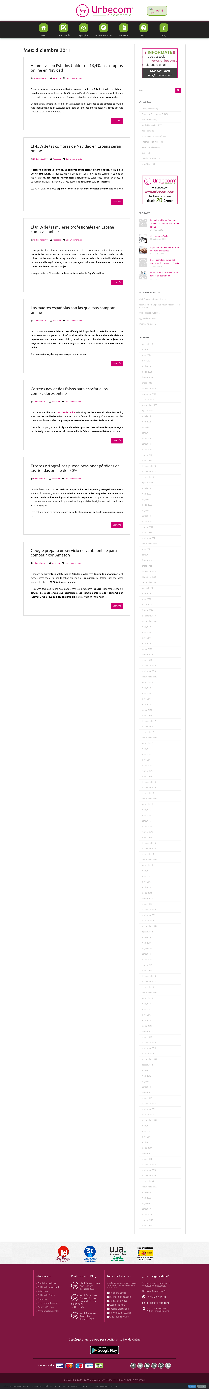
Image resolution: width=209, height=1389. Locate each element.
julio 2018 (146, 688)
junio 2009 (146, 1198)
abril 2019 (146, 643)
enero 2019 (147, 660)
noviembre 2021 (149, 538)
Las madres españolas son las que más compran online (73, 310)
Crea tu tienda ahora (48, 1303)
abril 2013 (146, 1020)
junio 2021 (146, 549)
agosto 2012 (147, 1065)
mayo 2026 (147, 361)
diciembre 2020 (149, 571)
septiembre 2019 (149, 621)
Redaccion (57, 78)
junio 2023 (146, 494)
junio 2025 (146, 422)
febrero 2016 (147, 832)
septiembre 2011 (149, 1120)
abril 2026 (146, 366)
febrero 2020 (147, 610)
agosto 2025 (147, 411)
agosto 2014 (147, 932)
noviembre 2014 (149, 915)
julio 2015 (146, 871)
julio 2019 (146, 627)
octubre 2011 (148, 1115)
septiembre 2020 (149, 582)
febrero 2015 (147, 898)
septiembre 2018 (149, 677)
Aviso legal (43, 1291)
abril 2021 (146, 555)
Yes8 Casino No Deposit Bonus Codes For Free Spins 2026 (84, 1299)
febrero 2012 (147, 1092)
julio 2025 (146, 416)
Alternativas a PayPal (159, 236)
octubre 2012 (148, 1054)
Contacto (42, 1299)
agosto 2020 (147, 588)
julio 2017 (146, 749)
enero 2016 (147, 837)
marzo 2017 (147, 765)
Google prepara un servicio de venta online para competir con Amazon (74, 553)
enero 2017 (147, 776)
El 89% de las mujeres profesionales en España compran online (72, 229)
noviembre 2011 (149, 1109)
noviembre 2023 (149, 471)
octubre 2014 (148, 921)
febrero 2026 (147, 377)
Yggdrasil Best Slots (147, 318)
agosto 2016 (147, 804)
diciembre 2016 (149, 782)
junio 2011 (146, 1131)
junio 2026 (146, 355)
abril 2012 (146, 1087)
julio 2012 (146, 1070)
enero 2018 (147, 715)
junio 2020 (146, 599)
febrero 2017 (147, 771)
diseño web (147, 120)
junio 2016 (146, 815)
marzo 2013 (147, 1026)
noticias (145, 131)
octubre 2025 (148, 399)
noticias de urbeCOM (151, 136)
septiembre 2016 (149, 799)
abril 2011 (146, 1142)
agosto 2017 (147, 743)
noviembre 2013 (149, 981)
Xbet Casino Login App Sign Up (152, 299)
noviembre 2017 (149, 726)
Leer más (117, 121)
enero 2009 (147, 1225)
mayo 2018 (147, 699)
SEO (143, 153)
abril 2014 (146, 954)
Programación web (150, 142)
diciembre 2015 (149, 843)
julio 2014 (146, 937)
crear (58, 412)
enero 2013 (147, 1037)
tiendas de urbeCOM (151, 158)
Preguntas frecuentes (48, 1311)
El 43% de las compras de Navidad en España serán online (76, 148)
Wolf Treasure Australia (149, 313)
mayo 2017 (147, 760)
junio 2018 (146, 693)
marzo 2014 (147, 959)
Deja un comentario (74, 78)
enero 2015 (147, 904)
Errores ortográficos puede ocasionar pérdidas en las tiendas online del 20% (75, 468)
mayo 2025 (147, 427)
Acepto (192, 1386)
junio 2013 (146, 1009)
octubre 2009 (148, 1181)
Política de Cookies (47, 1295)
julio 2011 (146, 1126)
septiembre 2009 (149, 1187)
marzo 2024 (147, 449)
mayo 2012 (147, 1081)
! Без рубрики (148, 108)
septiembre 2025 (149, 405)
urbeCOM (146, 164)
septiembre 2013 (149, 993)
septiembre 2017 (149, 738)
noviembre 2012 (149, 1048)
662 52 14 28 (158, 1296)
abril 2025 (146, 433)
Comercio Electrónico (151, 114)
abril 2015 (146, 887)
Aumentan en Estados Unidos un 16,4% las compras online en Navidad (77, 68)
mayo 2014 (147, 948)
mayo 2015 (147, 882)
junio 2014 (146, 943)
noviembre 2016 (149, 787)
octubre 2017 (148, 732)
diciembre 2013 (149, 976)
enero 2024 (147, 460)
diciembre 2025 (149, 388)
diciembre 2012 (149, 1042)
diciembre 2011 (149, 1103)
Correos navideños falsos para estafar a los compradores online (69, 391)
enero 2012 (147, 1098)
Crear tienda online (119, 1316)
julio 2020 (146, 593)
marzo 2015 (147, 893)
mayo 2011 (147, 1137)
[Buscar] (178, 90)
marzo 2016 (147, 826)
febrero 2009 (147, 1220)
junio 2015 (146, 876)
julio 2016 (146, 810)
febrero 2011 (147, 1153)
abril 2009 (146, 1209)
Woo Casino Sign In (147, 324)
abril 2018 (146, 704)
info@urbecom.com (158, 1302)
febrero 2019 (147, 654)
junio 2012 (146, 1076)
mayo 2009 (147, 1203)
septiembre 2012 (149, 1059)
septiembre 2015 (149, 860)
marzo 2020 (147, 605)
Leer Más (201, 1386)
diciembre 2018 (149, 666)
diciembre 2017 (149, 721)
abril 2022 (146, 516)
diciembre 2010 (149, 1164)
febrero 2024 (147, 455)
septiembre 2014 (149, 926)
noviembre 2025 (149, 394)
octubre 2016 (148, 793)
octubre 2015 (148, 854)
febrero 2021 (147, 560)
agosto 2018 (147, 682)
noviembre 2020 (149, 577)
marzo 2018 (147, 710)
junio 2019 (146, 632)
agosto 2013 (147, 998)
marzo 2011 (147, 1148)
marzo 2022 (147, 521)
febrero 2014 (147, 965)
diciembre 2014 (149, 909)
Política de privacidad (48, 1287)
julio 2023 (146, 488)
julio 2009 (146, 1192)
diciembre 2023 (149, 466)
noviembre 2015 (149, 848)
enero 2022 (147, 532)
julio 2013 (146, 1004)
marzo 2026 (147, 372)
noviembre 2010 (149, 1170)
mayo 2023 (147, 499)
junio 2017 (146, 754)
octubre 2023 (148, 477)
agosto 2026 (147, 344)
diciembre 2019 (149, 616)
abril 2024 (146, 444)
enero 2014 (147, 970)
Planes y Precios (46, 1307)
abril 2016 (146, 821)
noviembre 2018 (149, 671)
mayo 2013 (147, 1015)
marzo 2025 (147, 438)
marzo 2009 (147, 1214)
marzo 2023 (147, 505)
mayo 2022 (147, 510)
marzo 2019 (147, 649)
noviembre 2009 (149, 1176)
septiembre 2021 (149, 544)
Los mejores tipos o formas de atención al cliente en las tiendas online (165, 223)
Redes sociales (148, 147)
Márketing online (149, 125)
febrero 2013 (147, 1031)
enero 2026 (147, 383)
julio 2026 (146, 350)
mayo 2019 (147, 638)
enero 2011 (147, 1159)
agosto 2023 (147, 483)
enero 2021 (147, 566)
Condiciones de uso (47, 1283)
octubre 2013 (148, 987)
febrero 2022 (147, 527)
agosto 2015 (147, 865)
